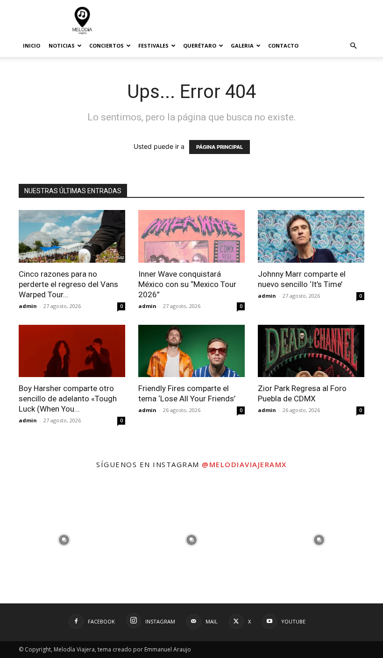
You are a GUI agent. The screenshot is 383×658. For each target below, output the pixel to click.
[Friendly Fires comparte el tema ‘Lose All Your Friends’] (191, 351)
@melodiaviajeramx (244, 464)
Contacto (283, 45)
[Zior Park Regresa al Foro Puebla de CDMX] (311, 351)
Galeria (242, 45)
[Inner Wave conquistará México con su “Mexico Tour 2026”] (191, 236)
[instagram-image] (64, 539)
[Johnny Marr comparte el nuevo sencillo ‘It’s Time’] (311, 236)
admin (28, 305)
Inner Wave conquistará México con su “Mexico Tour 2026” (187, 284)
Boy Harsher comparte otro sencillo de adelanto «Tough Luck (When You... (68, 398)
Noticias (62, 45)
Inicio (31, 45)
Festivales (153, 45)
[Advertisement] (254, 21)
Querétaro (199, 45)
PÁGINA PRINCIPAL (219, 147)
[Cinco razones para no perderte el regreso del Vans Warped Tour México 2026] (72, 236)
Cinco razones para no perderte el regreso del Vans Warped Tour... (68, 284)
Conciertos (106, 45)
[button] (353, 46)
